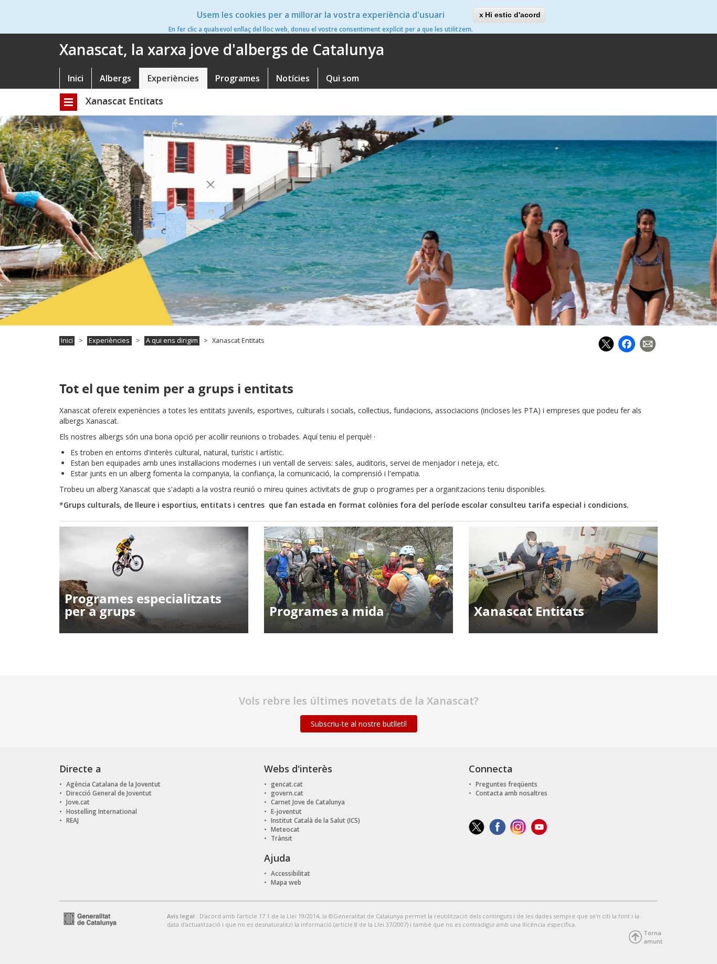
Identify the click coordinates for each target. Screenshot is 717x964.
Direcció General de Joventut (109, 793)
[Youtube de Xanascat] (539, 826)
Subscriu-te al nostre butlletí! (359, 724)
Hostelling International (101, 811)
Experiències (173, 78)
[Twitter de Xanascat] (476, 826)
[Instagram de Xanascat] (518, 826)
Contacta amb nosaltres (511, 793)
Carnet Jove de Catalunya (308, 802)
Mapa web (286, 882)
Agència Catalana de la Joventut (113, 784)
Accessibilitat (290, 873)
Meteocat (285, 829)
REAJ (72, 820)
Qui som (342, 78)
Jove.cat (78, 802)
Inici (75, 78)
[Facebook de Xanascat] (497, 826)
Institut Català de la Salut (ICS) (315, 820)
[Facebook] (626, 342)
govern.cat (287, 793)
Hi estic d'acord (513, 15)
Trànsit (281, 838)
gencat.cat (287, 784)
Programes (237, 78)
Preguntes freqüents (506, 784)
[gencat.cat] (88, 919)
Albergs (115, 78)
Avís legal (181, 916)
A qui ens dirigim (172, 340)
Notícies (293, 78)
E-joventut (286, 811)
